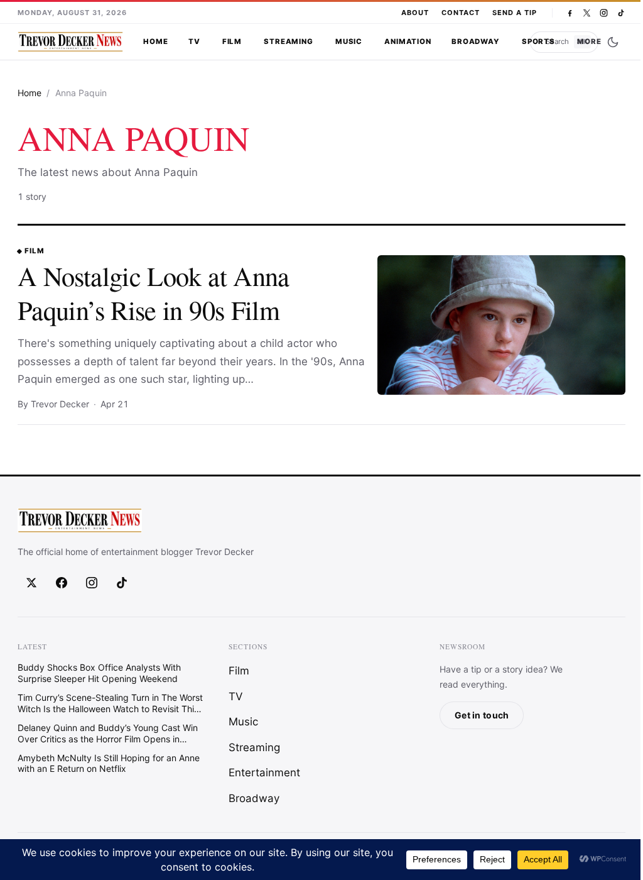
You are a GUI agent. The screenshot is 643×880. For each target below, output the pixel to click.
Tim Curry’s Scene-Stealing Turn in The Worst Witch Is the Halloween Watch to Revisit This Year (110, 703)
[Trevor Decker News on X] (587, 13)
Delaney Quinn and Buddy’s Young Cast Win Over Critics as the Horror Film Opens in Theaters (108, 733)
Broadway (475, 41)
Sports (538, 41)
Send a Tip (514, 12)
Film (232, 41)
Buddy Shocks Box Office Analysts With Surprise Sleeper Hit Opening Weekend (99, 673)
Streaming (288, 41)
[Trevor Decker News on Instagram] (603, 13)
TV (194, 41)
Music (348, 41)
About (415, 12)
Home (155, 41)
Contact (460, 12)
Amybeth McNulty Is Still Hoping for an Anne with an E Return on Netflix (109, 763)
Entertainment (264, 772)
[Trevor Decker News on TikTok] (620, 13)
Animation (407, 41)
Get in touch (482, 715)
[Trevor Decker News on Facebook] (570, 13)
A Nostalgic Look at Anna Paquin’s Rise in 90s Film (153, 292)
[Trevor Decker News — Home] (70, 42)
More (589, 41)
